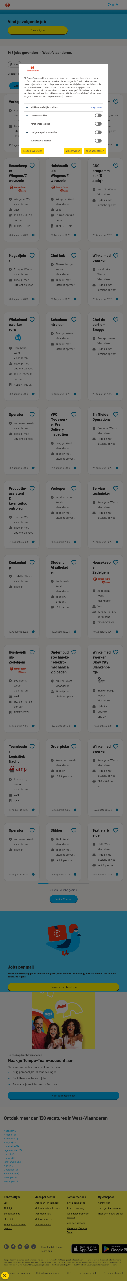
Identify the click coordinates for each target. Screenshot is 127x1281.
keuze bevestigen (32, 150)
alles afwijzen (73, 150)
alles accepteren (95, 150)
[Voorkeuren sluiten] (5, 1275)
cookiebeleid (68, 96)
